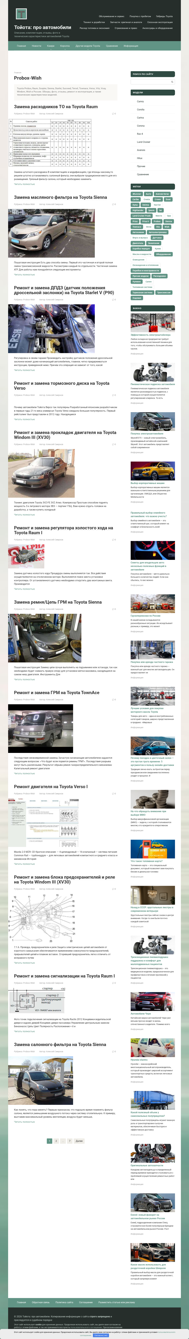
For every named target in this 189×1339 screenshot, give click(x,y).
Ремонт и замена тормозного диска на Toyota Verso (61, 386)
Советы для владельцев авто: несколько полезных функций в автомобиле (148, 566)
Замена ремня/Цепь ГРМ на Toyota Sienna (58, 602)
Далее (79, 1141)
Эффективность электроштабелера (151, 334)
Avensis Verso (162, 194)
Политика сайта (64, 1302)
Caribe (136, 199)
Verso (148, 226)
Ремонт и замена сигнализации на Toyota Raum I (64, 976)
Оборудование (163, 254)
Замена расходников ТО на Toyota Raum (56, 106)
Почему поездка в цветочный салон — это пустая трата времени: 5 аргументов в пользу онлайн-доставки (152, 761)
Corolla (140, 109)
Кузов (158, 248)
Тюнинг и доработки (94, 22)
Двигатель (138, 243)
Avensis (141, 150)
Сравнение (112, 46)
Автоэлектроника (158, 232)
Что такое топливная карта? (147, 861)
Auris (148, 194)
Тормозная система (142, 292)
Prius (135, 221)
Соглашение (86, 1302)
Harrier (157, 205)
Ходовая (137, 298)
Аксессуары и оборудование (157, 28)
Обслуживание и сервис (111, 16)
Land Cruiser (143, 142)
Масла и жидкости (142, 254)
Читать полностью (24, 184)
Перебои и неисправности (146, 270)
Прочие (141, 166)
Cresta (147, 199)
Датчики (157, 237)
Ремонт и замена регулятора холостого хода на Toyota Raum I (63, 530)
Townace (137, 226)
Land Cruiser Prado (142, 215)
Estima (145, 205)
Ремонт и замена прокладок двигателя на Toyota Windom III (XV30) (65, 435)
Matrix (159, 215)
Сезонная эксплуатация (160, 22)
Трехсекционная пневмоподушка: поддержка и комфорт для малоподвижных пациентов (150, 961)
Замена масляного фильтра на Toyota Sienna (60, 197)
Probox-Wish (29, 113)
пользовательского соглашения (86, 1327)
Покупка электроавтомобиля (147, 433)
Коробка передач (141, 248)
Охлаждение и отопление (146, 265)
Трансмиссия (164, 292)
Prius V (145, 221)
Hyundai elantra (139, 1059)
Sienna (168, 221)
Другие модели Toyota (88, 46)
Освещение (138, 259)
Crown (158, 199)
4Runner (137, 194)
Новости (36, 46)
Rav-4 (140, 133)
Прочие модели (141, 276)
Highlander (138, 210)
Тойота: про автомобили (42, 27)
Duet (168, 199)
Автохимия (138, 232)
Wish (167, 226)
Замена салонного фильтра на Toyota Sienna (60, 1044)
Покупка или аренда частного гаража (152, 662)
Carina (140, 117)
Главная (21, 46)
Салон (149, 281)
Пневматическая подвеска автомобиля (153, 384)
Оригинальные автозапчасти (147, 1165)
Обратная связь (41, 1302)
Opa (169, 215)
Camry (140, 101)
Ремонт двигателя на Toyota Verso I (51, 786)
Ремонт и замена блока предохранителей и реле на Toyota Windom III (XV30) (64, 879)
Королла (65, 46)
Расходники (159, 276)
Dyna (135, 205)
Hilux (139, 158)
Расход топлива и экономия (94, 28)
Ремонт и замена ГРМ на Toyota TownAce (56, 692)
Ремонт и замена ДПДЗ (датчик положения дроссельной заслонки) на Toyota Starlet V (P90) (64, 290)
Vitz (158, 226)
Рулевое (137, 281)
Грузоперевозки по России (145, 615)
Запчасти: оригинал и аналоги (126, 22)
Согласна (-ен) (100, 1335)
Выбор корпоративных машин (147, 483)
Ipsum (151, 210)
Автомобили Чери (141, 1013)
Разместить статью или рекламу (116, 1302)
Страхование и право (126, 28)
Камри (50, 46)
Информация (131, 46)
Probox (157, 221)
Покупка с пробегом (140, 16)
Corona (141, 125)
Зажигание (153, 243)
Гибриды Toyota (164, 16)
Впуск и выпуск (140, 237)
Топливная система (142, 287)
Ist (160, 210)
